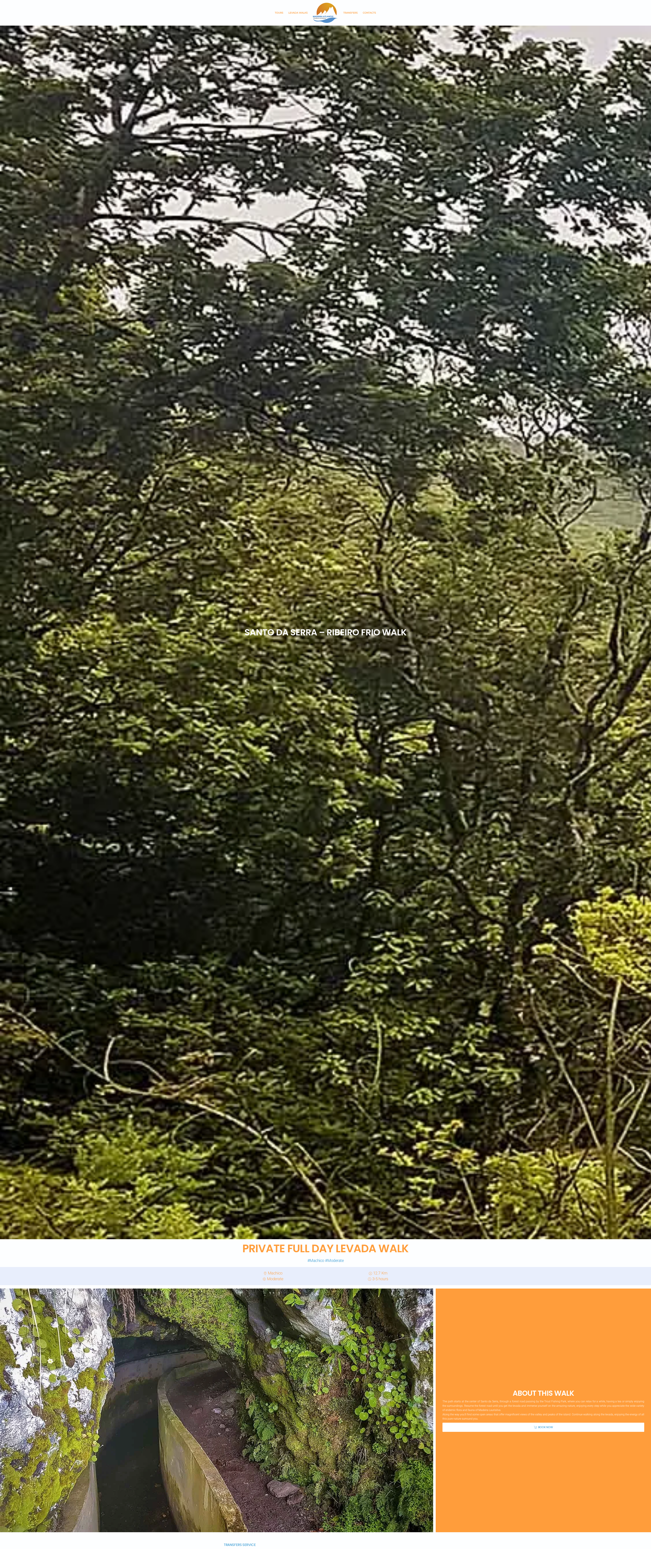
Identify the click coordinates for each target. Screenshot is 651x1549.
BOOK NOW (545, 1427)
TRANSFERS (350, 12)
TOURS (279, 12)
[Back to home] (325, 13)
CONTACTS (369, 12)
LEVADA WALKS (298, 12)
